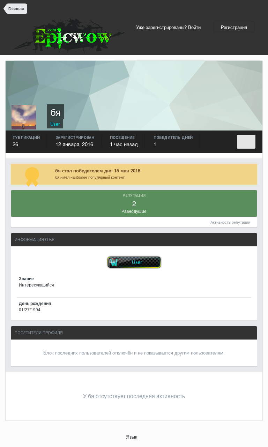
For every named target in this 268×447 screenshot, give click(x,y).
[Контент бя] (246, 142)
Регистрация (234, 27)
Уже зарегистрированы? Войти (169, 27)
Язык (132, 436)
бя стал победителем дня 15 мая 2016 (97, 170)
